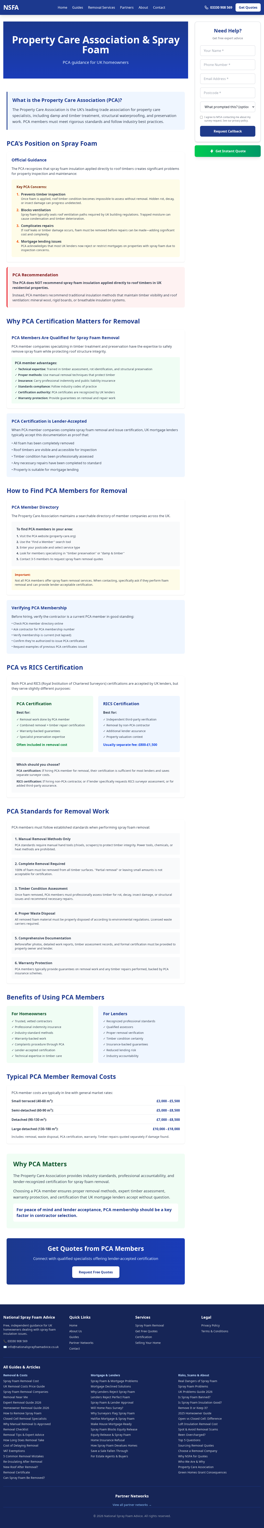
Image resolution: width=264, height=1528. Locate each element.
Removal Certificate (16, 1472)
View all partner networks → (132, 1505)
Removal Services (101, 7)
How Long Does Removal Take (23, 1440)
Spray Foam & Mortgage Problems (114, 1381)
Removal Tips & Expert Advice (23, 1435)
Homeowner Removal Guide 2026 (26, 1408)
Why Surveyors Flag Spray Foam (113, 1413)
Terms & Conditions (214, 1331)
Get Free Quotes (146, 1331)
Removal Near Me (15, 1397)
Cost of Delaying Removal (20, 1445)
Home (62, 7)
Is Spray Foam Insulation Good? (200, 1402)
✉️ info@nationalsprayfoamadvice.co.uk (31, 1347)
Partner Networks (81, 1343)
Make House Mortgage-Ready (111, 1424)
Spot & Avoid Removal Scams (198, 1429)
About (143, 7)
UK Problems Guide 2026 (195, 1392)
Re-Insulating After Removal (22, 1462)
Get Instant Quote (231, 151)
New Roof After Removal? (20, 1467)
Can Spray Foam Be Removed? (24, 1478)
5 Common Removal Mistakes (23, 1456)
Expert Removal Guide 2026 (22, 1402)
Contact (159, 7)
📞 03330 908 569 (15, 1341)
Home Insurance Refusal (108, 1440)
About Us (75, 1331)
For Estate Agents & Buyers (109, 1456)
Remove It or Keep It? (193, 1408)
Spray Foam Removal (149, 1325)
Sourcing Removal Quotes (196, 1445)
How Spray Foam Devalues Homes (114, 1445)
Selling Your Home (148, 1343)
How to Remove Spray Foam (22, 1413)
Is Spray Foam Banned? (194, 1397)
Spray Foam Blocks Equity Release (114, 1429)
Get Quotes (248, 7)
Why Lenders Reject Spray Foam (113, 1392)
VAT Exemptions (14, 1451)
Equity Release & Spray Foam (111, 1435)
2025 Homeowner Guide (194, 1413)
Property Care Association (196, 1467)
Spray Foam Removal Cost (21, 1381)
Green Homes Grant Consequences (202, 1472)
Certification (143, 1337)
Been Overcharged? (191, 1435)
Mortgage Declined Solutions (111, 1386)
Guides (77, 7)
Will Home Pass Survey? (107, 1408)
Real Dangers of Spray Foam (197, 1381)
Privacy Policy (210, 1325)
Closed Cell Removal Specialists (25, 1419)
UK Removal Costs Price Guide (24, 1386)
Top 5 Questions (189, 1440)
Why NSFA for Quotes (193, 1456)
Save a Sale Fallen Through (109, 1451)
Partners (127, 7)
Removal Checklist (15, 1429)
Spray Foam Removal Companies (25, 1392)
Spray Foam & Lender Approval (112, 1402)
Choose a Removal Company (197, 1451)
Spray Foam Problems (193, 1386)
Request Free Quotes (96, 1272)
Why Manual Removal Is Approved (27, 1424)
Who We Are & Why (191, 1462)
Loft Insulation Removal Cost (198, 1424)
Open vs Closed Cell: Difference (200, 1419)
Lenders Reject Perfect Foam (110, 1397)
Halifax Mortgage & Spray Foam (112, 1419)
